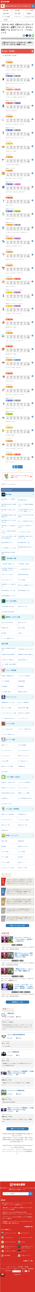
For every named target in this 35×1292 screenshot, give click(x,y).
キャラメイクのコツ (23, 787)
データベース (17, 16)
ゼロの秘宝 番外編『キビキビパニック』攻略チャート (25, 510)
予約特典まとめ (22, 814)
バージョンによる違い (23, 819)
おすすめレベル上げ (7, 803)
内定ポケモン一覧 (22, 606)
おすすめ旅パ (5, 771)
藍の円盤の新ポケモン (7, 542)
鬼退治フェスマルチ (23, 846)
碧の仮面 (17, 10)
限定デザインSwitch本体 (8, 814)
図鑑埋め (29, 13)
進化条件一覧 (5, 627)
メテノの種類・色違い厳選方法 (9, 665)
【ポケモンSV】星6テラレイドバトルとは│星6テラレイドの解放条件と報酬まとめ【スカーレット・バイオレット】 (19, 891)
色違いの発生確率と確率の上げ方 (9, 649)
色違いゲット (21, 862)
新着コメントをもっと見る (17, 1128)
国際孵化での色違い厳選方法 (25, 654)
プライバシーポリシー (6, 1268)
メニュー (2, 1275)
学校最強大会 (21, 766)
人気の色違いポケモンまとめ (25, 649)
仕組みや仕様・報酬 (23, 707)
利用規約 (27, 1266)
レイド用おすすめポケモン (8, 718)
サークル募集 (5, 857)
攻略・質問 (4, 841)
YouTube (26, 1271)
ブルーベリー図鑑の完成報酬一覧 (25, 505)
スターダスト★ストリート (25, 750)
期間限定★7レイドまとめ (8, 702)
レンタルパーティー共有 (8, 867)
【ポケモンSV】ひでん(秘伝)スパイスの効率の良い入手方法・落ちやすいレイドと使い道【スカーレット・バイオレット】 (19, 881)
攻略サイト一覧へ (28, 1261)
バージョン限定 (6, 16)
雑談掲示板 (21, 841)
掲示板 (5, 19)
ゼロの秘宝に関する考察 (8, 611)
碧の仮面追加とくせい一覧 (8, 590)
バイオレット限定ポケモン (8, 734)
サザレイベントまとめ (7, 574)
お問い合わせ (8, 1270)
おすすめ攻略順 (22, 745)
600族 (19, 633)
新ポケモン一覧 (22, 622)
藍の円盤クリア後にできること (9, 510)
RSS (29, 1271)
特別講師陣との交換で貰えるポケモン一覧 (25, 537)
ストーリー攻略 (29, 10)
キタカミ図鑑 (21, 579)
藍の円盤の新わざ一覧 (23, 542)
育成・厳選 (17, 13)
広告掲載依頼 (31, 1268)
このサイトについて (10, 1266)
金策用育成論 (21, 681)
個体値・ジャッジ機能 (23, 793)
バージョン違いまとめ (7, 729)
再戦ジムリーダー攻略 (7, 766)
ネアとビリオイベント (7, 579)
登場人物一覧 (5, 830)
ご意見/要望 (20, 1266)
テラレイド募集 (5, 862)
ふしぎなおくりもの (29, 16)
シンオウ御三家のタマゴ (24, 569)
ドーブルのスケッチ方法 (24, 532)
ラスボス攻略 (5, 761)
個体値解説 (21, 686)
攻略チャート (5, 745)
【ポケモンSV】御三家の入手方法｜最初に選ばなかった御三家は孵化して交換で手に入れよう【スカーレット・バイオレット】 (19, 901)
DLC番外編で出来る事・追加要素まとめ (9, 515)
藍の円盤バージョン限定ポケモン (9, 526)
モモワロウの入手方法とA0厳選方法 (25, 515)
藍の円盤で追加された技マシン (25, 547)
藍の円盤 (6, 10)
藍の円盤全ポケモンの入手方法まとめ (9, 521)
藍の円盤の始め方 (22, 500)
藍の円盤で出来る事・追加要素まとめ (9, 505)
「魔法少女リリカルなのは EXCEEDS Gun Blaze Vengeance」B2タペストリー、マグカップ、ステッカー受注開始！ (17, 1214)
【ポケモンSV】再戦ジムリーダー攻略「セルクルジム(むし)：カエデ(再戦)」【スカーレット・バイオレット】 (19, 918)
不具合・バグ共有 (22, 867)
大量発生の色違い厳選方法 (8, 654)
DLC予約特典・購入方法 (8, 606)
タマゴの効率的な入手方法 (25, 798)
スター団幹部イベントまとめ (9, 548)
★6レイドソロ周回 (6, 707)
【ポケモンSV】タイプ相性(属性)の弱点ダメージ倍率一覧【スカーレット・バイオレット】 (19, 911)
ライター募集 (17, 1271)
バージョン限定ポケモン (8, 638)
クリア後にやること (23, 761)
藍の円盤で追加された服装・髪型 (9, 553)
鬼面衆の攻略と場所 (23, 574)
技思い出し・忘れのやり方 (8, 782)
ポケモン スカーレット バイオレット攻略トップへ (20, 476)
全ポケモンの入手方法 (7, 622)
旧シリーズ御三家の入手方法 (25, 521)
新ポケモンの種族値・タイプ (25, 585)
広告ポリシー (17, 1268)
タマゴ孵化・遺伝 (6, 691)
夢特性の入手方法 (22, 691)
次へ (19, 466)
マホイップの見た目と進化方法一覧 (9, 531)
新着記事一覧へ (29, 1226)
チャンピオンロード (7, 750)
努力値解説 (4, 686)
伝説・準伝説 (21, 627)
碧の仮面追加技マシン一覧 (8, 595)
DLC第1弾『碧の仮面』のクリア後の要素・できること (9, 569)
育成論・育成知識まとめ (8, 675)
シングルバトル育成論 (23, 675)
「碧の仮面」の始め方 (23, 564)
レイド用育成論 (5, 681)
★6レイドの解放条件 (23, 702)
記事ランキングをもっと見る (17, 925)
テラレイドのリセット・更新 (9, 713)
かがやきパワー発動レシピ (8, 659)
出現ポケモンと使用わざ (24, 713)
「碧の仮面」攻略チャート (8, 564)
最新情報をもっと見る (17, 1002)
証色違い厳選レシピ (23, 659)
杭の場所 (4, 633)
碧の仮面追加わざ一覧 (23, 590)
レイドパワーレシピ (23, 718)
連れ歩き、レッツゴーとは (8, 787)
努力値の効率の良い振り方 (8, 793)
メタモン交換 (5, 851)
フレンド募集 (21, 851)
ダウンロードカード (7, 819)
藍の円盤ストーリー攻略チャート (9, 499)
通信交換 (4, 846)
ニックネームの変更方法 (24, 782)
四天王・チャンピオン (23, 755)
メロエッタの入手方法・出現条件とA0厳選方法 (9, 537)
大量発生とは (5, 798)
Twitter (23, 1271)
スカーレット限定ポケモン (25, 729)
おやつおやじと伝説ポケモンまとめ (25, 526)
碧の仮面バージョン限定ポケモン (9, 585)
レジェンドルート (6, 755)
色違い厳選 (6, 13)
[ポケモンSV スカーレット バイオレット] (5, 2)
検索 (30, 1193)
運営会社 (24, 1268)
